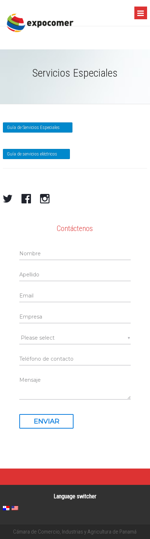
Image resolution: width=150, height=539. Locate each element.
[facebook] (26, 199)
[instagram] (45, 199)
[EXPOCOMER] (40, 39)
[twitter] (7, 199)
